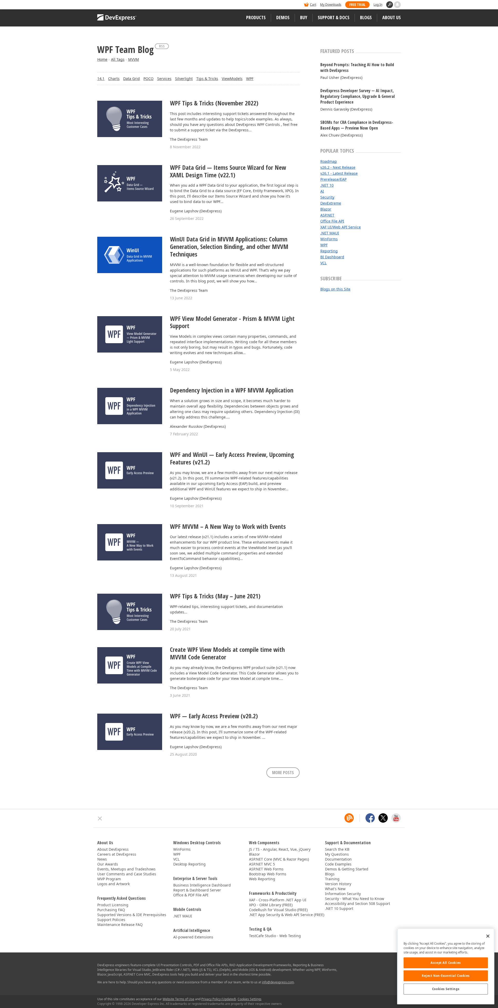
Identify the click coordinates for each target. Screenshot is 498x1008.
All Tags (118, 59)
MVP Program (109, 878)
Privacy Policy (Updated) (218, 999)
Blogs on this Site (335, 289)
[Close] (488, 936)
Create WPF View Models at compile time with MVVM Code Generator (227, 653)
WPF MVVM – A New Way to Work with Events (228, 526)
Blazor (325, 209)
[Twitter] (383, 818)
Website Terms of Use (178, 999)
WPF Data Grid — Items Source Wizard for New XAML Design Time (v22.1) (228, 171)
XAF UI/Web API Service (340, 227)
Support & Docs (333, 17)
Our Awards (107, 864)
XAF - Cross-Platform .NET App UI (277, 899)
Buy (303, 17)
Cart (313, 4)
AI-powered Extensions (193, 937)
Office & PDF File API (190, 894)
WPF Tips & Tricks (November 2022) (214, 103)
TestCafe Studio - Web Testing (275, 935)
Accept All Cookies (446, 963)
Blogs (366, 17)
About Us (391, 17)
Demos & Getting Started (346, 869)
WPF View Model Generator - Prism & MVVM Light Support (232, 322)
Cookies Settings (445, 989)
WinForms (329, 238)
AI (322, 191)
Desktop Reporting (189, 864)
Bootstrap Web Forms (267, 873)
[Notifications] (397, 4)
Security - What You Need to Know (354, 898)
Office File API (332, 221)
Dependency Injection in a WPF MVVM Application (231, 390)
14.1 (101, 78)
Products (256, 17)
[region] (445, 966)
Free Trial (357, 4)
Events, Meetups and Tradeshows (126, 869)
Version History (338, 883)
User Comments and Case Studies (126, 873)
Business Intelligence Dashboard (202, 885)
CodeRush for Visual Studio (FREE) (278, 909)
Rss (162, 46)
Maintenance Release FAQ (120, 924)
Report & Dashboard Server (197, 890)
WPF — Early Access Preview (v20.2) (214, 716)
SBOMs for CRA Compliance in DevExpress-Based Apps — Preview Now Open (356, 125)
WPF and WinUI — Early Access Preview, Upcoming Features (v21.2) (232, 458)
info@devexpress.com (278, 982)
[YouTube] (396, 818)
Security (327, 197)
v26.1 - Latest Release (339, 173)
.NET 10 (327, 185)
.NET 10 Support (339, 908)
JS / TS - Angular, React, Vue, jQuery (279, 849)
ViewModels (232, 78)
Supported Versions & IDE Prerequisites (131, 914)
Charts (114, 78)
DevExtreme (330, 203)
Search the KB (337, 849)
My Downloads (330, 4)
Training (332, 878)
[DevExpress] (113, 5)
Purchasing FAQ (111, 909)
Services (164, 78)
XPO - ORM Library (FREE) (271, 904)
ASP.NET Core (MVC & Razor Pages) (279, 859)
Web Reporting (262, 878)
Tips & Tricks (207, 78)
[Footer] (100, 818)
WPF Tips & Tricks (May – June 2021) (215, 596)
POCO (148, 78)
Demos (282, 17)
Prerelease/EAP (333, 179)
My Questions (337, 854)
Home (102, 59)
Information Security (343, 893)
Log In (378, 4)
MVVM (133, 59)
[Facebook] (370, 818)
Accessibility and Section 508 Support (357, 903)
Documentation (338, 859)
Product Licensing (112, 904)
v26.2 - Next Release (337, 167)
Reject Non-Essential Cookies (446, 976)
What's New (335, 888)
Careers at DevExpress (116, 854)
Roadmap (328, 161)
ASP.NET (327, 215)
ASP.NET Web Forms (266, 869)
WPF (249, 78)
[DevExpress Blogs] (349, 818)
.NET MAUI (329, 233)
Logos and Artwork (113, 883)
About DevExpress (113, 849)
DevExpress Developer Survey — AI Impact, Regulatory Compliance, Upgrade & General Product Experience (357, 96)
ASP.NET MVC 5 (262, 864)
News (102, 859)
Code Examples (338, 864)
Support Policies (111, 919)
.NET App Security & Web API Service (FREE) (286, 914)
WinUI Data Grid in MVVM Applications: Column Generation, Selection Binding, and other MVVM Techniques (229, 246)
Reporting (329, 250)
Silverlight (184, 78)
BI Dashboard (332, 256)
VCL (323, 262)
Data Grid (131, 78)
